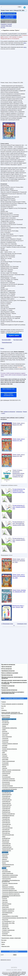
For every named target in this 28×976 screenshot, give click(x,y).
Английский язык (6, 792)
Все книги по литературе (8, 664)
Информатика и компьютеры (9, 727)
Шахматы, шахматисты (8, 910)
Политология (5, 733)
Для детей (4, 734)
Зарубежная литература (8, 670)
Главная (3, 701)
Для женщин (5, 905)
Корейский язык (6, 812)
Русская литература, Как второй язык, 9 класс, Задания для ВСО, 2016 (19, 491)
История (4, 754)
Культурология (6, 782)
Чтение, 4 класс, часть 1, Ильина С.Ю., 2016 (19, 424)
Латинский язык (6, 801)
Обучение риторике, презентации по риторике (14, 680)
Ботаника (4, 747)
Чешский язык (5, 829)
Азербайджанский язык (8, 815)
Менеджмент (5, 854)
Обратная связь (5, 946)
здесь (24, 42)
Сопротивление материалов (9, 789)
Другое (3, 942)
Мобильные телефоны (8, 886)
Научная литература (7, 675)
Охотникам (5, 885)
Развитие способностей (8, 909)
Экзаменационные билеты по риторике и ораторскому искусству (12, 692)
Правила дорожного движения (10, 743)
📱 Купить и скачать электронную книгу (9, 17)
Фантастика (4, 687)
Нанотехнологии (6, 878)
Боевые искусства (7, 935)
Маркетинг (5, 855)
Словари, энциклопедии (8, 930)
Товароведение (6, 866)
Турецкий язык (6, 819)
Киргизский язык (6, 845)
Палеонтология (6, 773)
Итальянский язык (6, 799)
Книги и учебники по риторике (9, 672)
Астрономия (5, 763)
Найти (3, 944)
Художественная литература (9, 690)
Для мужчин (5, 924)
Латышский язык (6, 824)
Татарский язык (6, 808)
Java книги (5, 902)
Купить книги (14, 335)
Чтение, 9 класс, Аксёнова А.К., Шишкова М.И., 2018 (19, 591)
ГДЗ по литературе (6, 666)
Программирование (7, 912)
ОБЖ (3, 752)
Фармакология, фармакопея (9, 876)
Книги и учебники (5, 715)
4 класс (3, 413)
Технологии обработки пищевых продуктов (13, 892)
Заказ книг (5, 900)
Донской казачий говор (8, 834)
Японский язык (6, 833)
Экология (4, 768)
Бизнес (4, 862)
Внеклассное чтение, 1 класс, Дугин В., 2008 (18, 606)
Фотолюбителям (6, 871)
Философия (5, 759)
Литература (5, 724)
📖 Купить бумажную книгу (8, 13)
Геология (4, 898)
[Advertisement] (14, 66)
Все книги (3, 940)
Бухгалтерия (5, 861)
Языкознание (5, 841)
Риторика (4, 750)
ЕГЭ (2, 708)
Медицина (4, 914)
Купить (2, 348)
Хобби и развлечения (7, 873)
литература (19, 411)
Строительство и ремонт (8, 888)
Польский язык (6, 826)
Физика (4, 726)
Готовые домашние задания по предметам (12, 704)
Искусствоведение (7, 736)
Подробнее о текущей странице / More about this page (6, 26)
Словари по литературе (7, 685)
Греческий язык (6, 822)
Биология (4, 731)
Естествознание (6, 777)
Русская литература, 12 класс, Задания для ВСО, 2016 (19, 507)
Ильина (25, 411)
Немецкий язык (6, 798)
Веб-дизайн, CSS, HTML (8, 923)
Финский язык (5, 840)
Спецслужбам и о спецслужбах (10, 916)
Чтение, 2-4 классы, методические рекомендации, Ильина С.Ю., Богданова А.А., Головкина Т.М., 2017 (18, 473)
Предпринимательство (8, 864)
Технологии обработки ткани (9, 890)
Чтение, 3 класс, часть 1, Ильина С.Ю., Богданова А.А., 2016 (19, 576)
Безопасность (5, 931)
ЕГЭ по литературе (6, 668)
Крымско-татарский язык (8, 813)
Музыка (4, 766)
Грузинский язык (6, 843)
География (5, 775)
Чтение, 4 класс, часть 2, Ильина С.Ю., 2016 (19, 439)
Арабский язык (6, 817)
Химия (4, 729)
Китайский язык (6, 838)
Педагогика (5, 741)
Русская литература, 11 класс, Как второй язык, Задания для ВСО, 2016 (19, 523)
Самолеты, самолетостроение (10, 883)
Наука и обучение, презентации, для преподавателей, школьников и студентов (12, 713)
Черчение (4, 756)
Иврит (3, 836)
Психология (5, 757)
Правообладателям (7, 342)
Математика (5, 720)
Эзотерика (5, 869)
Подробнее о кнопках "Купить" (11, 30)
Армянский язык (6, 806)
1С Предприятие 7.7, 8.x (8, 921)
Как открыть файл (17, 339)
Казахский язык (6, 820)
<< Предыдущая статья (7, 623)
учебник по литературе (9, 411)
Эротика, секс (5, 928)
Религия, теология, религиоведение (11, 770)
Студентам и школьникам (8, 780)
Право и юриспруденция (8, 761)
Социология (5, 740)
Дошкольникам (6, 717)
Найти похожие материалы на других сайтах (8, 21)
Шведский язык (6, 831)
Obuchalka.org (7, 972)
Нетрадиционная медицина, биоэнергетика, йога (14, 917)
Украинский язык (6, 803)
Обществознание (6, 771)
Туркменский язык (6, 847)
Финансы (4, 859)
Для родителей (6, 784)
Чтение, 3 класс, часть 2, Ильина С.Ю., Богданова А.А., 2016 (19, 560)
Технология (5, 738)
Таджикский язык (6, 850)
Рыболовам (5, 926)
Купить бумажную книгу (9, 388)
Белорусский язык (6, 805)
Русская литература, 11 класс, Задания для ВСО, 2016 (19, 540)
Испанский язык (6, 796)
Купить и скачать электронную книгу (8, 394)
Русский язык (5, 722)
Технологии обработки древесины (11, 893)
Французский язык (6, 794)
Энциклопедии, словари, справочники (11, 938)
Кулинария (5, 933)
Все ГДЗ (3, 706)
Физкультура (5, 764)
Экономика (5, 857)
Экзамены (4, 710)
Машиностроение (6, 903)
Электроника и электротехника (10, 875)
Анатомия (4, 745)
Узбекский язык (6, 810)
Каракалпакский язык (7, 848)
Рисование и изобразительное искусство (12, 787)
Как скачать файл (6, 339)
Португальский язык (7, 827)
